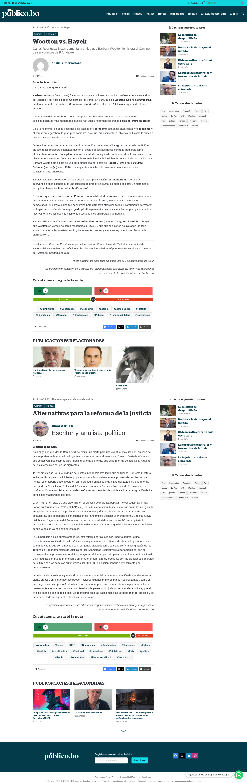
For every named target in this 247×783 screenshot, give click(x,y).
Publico (99, 315)
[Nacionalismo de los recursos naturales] (51, 357)
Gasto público (123, 309)
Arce (163, 111)
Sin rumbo (121, 386)
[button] (238, 774)
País (163, 121)
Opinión (126, 13)
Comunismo (47, 309)
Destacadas (68, 309)
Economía (138, 13)
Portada (182, 121)
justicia (164, 116)
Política (150, 13)
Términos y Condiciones (142, 777)
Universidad (143, 315)
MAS (182, 116)
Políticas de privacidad (121, 777)
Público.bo (111, 13)
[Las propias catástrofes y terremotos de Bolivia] (168, 76)
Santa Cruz (183, 126)
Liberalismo (43, 315)
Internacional (177, 13)
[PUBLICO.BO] (20, 14)
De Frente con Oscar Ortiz (213, 13)
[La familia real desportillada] (168, 38)
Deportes (234, 13)
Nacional (202, 116)
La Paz (174, 116)
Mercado (62, 315)
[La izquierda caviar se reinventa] (168, 89)
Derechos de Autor (102, 777)
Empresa (162, 13)
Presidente (193, 121)
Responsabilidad (120, 315)
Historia (142, 309)
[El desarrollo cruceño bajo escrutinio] (168, 63)
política (172, 121)
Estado (104, 309)
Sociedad (192, 13)
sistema (195, 126)
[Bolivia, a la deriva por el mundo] (168, 51)
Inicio (38, 27)
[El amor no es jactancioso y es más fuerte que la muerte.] (93, 357)
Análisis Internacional (66, 63)
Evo (205, 111)
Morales (191, 116)
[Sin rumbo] (135, 364)
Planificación (81, 315)
